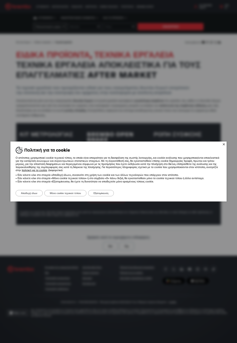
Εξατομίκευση (101, 193)
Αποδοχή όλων (29, 193)
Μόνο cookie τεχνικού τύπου (65, 193)
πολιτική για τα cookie (34, 170)
